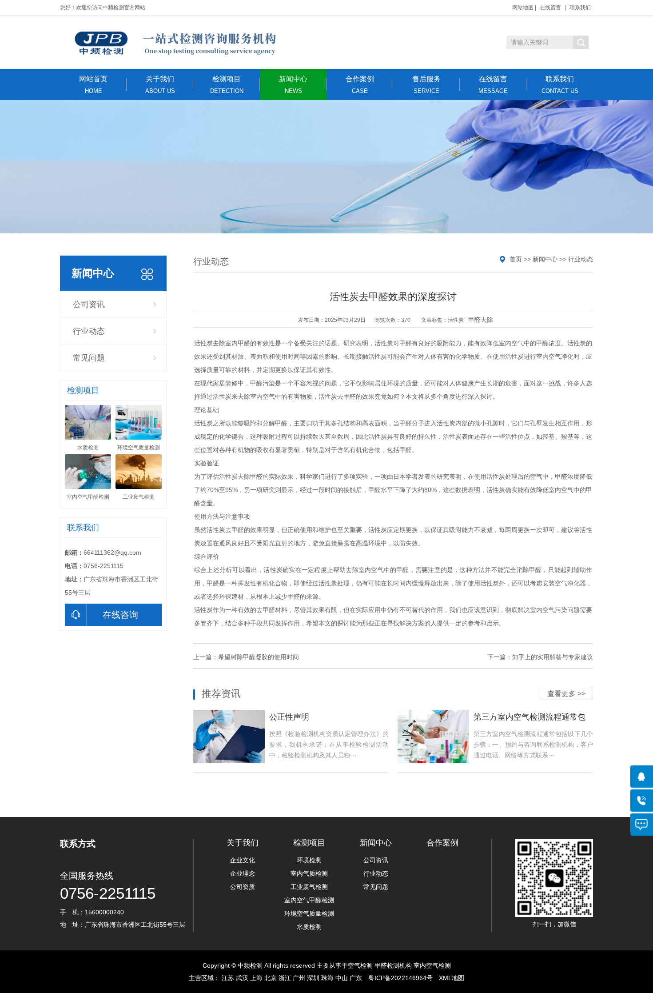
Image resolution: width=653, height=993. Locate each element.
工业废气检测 (309, 887)
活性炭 (456, 320)
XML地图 (451, 977)
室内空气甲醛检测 (309, 900)
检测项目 (226, 84)
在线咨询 (120, 615)
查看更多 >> (566, 693)
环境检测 (309, 860)
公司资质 (242, 887)
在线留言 (550, 7)
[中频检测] (174, 42)
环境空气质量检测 (309, 913)
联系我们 (580, 7)
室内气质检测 (309, 873)
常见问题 (89, 357)
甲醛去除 (480, 319)
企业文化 (242, 860)
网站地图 (523, 7)
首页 (516, 259)
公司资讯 (89, 304)
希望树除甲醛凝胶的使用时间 (258, 657)
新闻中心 (293, 84)
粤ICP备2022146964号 (400, 977)
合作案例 (360, 84)
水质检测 (309, 927)
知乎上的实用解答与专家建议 (552, 657)
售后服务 (426, 84)
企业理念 (242, 873)
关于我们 (160, 84)
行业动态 (89, 331)
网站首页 (93, 84)
